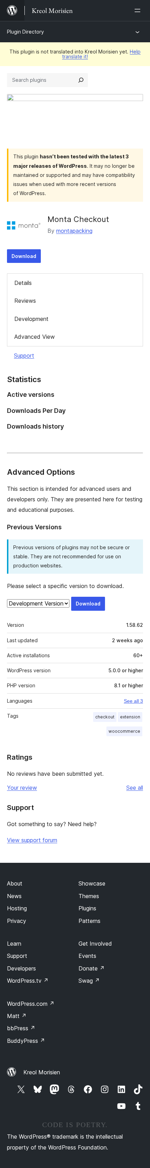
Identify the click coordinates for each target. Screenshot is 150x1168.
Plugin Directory (25, 32)
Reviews (25, 300)
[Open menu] (139, 10)
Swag (89, 980)
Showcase (91, 883)
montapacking (74, 230)
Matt (17, 1015)
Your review (22, 787)
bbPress (21, 1028)
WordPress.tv (27, 980)
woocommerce (124, 731)
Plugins (87, 908)
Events (87, 955)
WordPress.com (30, 1003)
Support (24, 355)
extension (130, 716)
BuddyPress (26, 1040)
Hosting (17, 908)
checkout (104, 716)
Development (31, 318)
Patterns (89, 920)
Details (23, 282)
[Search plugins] (81, 80)
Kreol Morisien (41, 1072)
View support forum (32, 840)
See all (134, 787)
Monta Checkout (78, 219)
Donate (91, 968)
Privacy (16, 920)
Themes (88, 896)
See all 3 (133, 701)
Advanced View (34, 336)
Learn (14, 943)
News (14, 896)
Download (24, 256)
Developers (21, 968)
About (14, 883)
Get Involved (95, 943)
